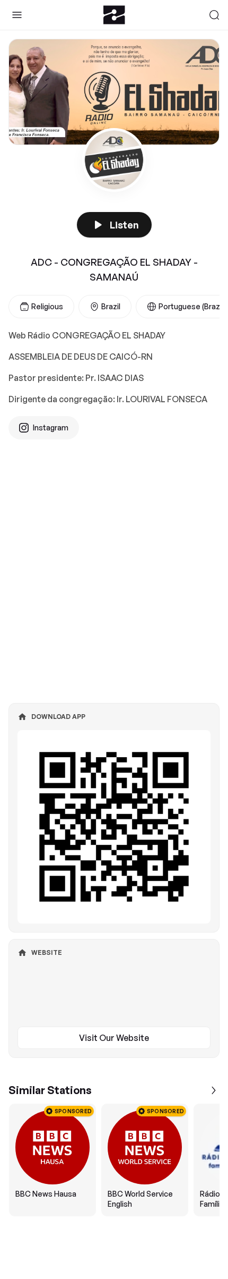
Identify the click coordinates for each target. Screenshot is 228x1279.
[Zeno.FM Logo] (114, 14)
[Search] (214, 14)
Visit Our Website (114, 1037)
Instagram (50, 427)
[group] (114, 1160)
